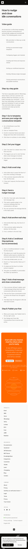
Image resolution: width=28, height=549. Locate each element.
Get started (10, 361)
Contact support (17, 520)
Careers (6, 475)
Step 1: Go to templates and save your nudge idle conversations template (12, 118)
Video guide (7, 24)
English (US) (7, 523)
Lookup (6, 424)
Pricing (5, 488)
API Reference (7, 450)
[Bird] (2, 2)
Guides (6, 464)
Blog (5, 473)
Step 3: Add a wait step (11, 167)
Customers (7, 461)
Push (5, 430)
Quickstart (6, 447)
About (5, 485)
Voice (5, 416)
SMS (5, 413)
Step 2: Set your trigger (11, 144)
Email (5, 410)
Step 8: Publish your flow (12, 309)
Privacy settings (8, 520)
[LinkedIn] (7, 509)
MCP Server (7, 453)
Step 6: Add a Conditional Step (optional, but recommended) (12, 241)
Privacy (6, 499)
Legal (5, 493)
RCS (5, 427)
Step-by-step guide (10, 89)
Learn (5, 467)
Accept (8, 545)
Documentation (8, 445)
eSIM (5, 433)
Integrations (7, 459)
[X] (4, 509)
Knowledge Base (8, 456)
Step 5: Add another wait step (14, 217)
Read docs (19, 361)
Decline (20, 545)
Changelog (7, 470)
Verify (5, 421)
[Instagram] (9, 509)
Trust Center (7, 501)
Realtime (6, 435)
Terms (5, 496)
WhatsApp (6, 419)
